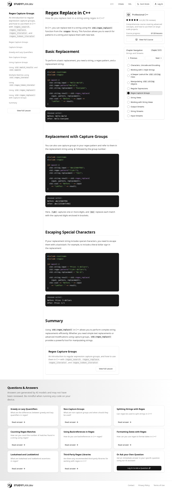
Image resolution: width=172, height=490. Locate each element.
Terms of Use (159, 485)
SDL (129, 4)
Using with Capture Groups (22, 96)
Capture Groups (15, 47)
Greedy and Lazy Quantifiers (21, 52)
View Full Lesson (24, 110)
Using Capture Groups (18, 62)
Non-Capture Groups (18, 57)
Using (22, 83)
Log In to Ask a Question (138, 468)
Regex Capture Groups (18, 42)
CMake (121, 4)
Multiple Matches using (19, 76)
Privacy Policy (144, 485)
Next (158, 58)
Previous (133, 58)
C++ (112, 4)
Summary (13, 103)
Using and (23, 68)
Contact (131, 485)
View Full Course (146, 39)
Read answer (17, 422)
